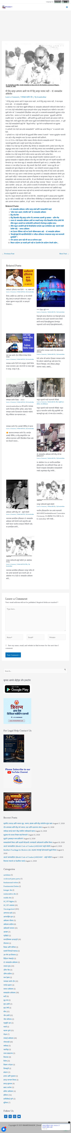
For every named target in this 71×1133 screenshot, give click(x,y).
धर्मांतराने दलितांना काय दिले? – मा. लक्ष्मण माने (20, 289)
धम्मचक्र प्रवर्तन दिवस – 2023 (15, 399)
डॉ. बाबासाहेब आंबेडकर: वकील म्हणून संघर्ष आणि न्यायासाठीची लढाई (31, 209)
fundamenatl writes (11, 882)
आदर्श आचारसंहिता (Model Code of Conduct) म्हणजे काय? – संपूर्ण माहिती (28, 857)
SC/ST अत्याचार (9, 905)
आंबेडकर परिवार (8, 920)
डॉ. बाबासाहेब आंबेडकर (11, 962)
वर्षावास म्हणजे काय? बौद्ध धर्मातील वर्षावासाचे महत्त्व (19, 830)
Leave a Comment (12, 96)
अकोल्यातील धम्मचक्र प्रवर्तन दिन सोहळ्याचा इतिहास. (50, 351)
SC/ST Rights (9, 901)
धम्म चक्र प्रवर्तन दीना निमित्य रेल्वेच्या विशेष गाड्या (18, 356)
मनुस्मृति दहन (61, 402)
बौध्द (57, 402)
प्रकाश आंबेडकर (8, 988)
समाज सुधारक (8, 1083)
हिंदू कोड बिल (15, 214)
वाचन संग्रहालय (8, 1053)
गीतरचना (6, 943)
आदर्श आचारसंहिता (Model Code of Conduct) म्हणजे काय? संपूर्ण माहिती (27, 846)
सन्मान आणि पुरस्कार (10, 1075)
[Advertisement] (35, 25)
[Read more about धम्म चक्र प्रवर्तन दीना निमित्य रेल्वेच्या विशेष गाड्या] (20, 342)
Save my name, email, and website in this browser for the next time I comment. (32, 646)
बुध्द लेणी (6, 1007)
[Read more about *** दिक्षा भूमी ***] (51, 287)
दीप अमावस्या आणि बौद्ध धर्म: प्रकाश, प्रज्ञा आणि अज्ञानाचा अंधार (23, 827)
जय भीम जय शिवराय (10, 954)
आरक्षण (6, 931)
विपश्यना (6, 1056)
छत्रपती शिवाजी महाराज (10, 950)
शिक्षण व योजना (8, 1064)
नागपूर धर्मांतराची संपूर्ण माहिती (45, 503)
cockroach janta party (12, 878)
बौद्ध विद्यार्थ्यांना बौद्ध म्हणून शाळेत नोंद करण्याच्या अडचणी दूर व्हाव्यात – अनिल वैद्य (35, 217)
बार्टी (5, 996)
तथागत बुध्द (7, 965)
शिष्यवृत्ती (6, 1068)
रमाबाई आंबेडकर (8, 1037)
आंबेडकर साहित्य (8, 924)
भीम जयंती (7, 1015)
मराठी (5, 1026)
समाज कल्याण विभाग (10, 1079)
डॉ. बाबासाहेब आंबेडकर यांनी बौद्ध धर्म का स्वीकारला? (49, 455)
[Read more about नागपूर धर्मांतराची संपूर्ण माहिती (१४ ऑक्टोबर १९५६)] (20, 546)
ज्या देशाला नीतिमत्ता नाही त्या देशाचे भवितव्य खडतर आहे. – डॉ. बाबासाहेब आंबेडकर (35, 231)
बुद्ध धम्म (6, 1000)
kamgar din (8, 889)
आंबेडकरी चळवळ (9, 927)
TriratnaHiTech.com (55, 1125)
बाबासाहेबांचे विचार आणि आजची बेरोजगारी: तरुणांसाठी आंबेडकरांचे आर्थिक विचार (28, 842)
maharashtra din (10, 893)
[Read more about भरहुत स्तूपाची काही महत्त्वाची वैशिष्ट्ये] (51, 387)
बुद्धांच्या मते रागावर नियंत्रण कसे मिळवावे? (16, 834)
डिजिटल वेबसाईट (9, 958)
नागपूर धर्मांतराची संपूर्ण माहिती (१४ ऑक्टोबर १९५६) (19, 561)
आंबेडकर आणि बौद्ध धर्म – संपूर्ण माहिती (17, 511)
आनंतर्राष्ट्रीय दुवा (8, 916)
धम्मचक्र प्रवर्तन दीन (27, 96)
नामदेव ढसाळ (8, 984)
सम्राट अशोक (7, 1087)
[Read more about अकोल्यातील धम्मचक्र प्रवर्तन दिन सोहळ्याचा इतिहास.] (51, 340)
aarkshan (7, 874)
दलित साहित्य (8, 973)
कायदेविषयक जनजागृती (11, 939)
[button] (65, 1127)
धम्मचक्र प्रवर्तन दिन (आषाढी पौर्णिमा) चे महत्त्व (19, 426)
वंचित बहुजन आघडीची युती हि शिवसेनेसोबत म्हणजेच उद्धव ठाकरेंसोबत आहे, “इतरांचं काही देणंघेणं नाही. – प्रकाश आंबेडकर (37, 227)
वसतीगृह (6, 1049)
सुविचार (6, 1102)
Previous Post (8, 254)
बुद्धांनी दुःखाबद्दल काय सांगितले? (13, 838)
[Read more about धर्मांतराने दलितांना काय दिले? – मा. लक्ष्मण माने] (20, 277)
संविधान (6, 1094)
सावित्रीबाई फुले (8, 1098)
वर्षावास (38, 403)
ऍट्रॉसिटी (6, 935)
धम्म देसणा (7, 977)
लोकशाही (7, 1041)
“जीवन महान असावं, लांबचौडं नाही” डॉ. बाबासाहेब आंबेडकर (28, 211)
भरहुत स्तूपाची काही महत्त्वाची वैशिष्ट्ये (48, 399)
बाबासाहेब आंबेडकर (9, 992)
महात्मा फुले (7, 1030)
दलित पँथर (7, 969)
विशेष (5, 1060)
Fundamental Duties (11, 886)
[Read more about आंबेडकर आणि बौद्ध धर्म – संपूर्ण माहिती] (17, 494)
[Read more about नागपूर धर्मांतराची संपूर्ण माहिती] (51, 490)
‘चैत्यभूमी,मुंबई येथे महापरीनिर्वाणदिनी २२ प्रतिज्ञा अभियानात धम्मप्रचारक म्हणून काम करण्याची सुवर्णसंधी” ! (37, 235)
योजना (5, 1034)
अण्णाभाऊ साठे (8, 912)
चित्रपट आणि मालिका (10, 946)
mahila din (7, 897)
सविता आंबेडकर (8, 1091)
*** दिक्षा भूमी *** (43, 309)
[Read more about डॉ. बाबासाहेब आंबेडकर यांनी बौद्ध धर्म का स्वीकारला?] (51, 437)
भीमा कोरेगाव (8, 1018)
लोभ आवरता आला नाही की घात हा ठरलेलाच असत (26, 239)
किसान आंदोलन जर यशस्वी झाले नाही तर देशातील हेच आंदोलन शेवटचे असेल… (34, 242)
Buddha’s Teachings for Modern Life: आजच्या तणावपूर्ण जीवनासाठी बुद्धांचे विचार (30, 849)
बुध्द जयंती (7, 1003)
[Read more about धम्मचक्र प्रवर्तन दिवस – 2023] (20, 387)
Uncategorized (9, 908)
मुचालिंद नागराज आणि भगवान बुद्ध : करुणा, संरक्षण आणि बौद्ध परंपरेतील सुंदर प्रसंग (28, 823)
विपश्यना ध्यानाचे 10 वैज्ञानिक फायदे (14, 860)
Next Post (64, 254)
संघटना (6, 1072)
